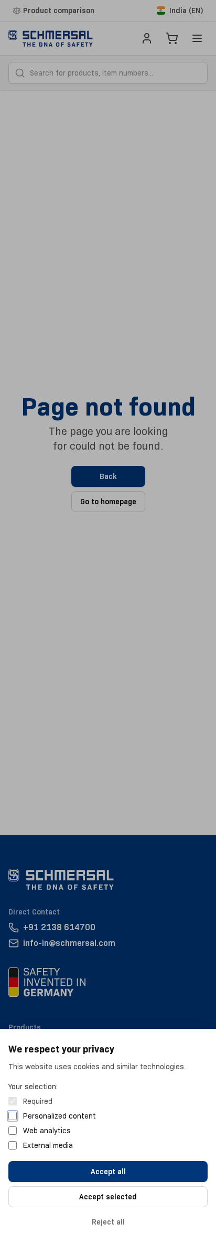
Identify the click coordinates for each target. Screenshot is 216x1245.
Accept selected (108, 1196)
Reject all (108, 1222)
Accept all (108, 1171)
